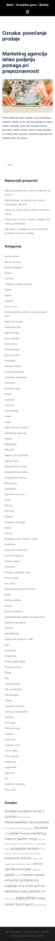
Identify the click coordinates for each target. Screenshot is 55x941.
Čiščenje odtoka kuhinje (18, 284)
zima (41, 898)
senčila (10, 869)
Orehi (8, 499)
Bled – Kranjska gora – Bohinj (27, 5)
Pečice (8, 505)
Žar (6, 778)
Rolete (8, 605)
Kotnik (8, 394)
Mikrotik (9, 449)
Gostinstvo (11, 343)
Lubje (8, 421)
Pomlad (42, 849)
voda (29, 886)
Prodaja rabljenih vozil (17, 572)
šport (29, 904)
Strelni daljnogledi (15, 661)
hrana (25, 833)
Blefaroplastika (13, 267)
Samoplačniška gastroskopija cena (25, 616)
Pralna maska (12, 561)
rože (17, 864)
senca (37, 863)
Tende (8, 700)
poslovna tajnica (11, 854)
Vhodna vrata (12, 728)
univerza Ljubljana (19, 880)
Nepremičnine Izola (16, 466)
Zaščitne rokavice (15, 784)
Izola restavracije (14, 371)
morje (32, 839)
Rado (8, 594)
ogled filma (17, 844)
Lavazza (9, 405)
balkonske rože (24, 817)
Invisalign (10, 360)
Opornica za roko (15, 494)
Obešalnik (10, 488)
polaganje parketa (25, 848)
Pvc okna (10, 583)
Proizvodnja (11, 577)
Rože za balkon (13, 611)
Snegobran (11, 655)
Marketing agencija (16, 433)
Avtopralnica (12, 256)
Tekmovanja (11, 694)
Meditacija (10, 444)
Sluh (7, 644)
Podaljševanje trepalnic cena (21, 538)
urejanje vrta (14, 886)
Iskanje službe (13, 366)
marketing (38, 833)
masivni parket (16, 839)
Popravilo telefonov (16, 549)
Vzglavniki (10, 767)
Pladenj (9, 516)
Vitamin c (10, 733)
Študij (8, 672)
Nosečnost (11, 483)
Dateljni (9, 300)
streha (18, 875)
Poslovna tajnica (14, 555)
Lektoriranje (11, 410)
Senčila (9, 627)
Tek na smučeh (13, 689)
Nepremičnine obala (16, 472)
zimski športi (14, 904)
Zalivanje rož (10, 899)
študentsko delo (40, 905)
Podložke (10, 544)
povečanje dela (34, 854)
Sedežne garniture (15, 622)
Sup (7, 678)
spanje (10, 875)
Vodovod (10, 739)
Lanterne (10, 399)
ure (36, 880)
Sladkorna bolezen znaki (19, 639)
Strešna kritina (13, 667)
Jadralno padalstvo (16, 377)
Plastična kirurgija (15, 522)
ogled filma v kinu (29, 844)
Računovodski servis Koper (20, 588)
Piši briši (9, 511)
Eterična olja (12, 332)
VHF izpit (10, 722)
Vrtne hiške (11, 750)
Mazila (8, 438)
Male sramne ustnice (16, 427)
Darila (8, 295)
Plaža (8, 527)
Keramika (10, 382)
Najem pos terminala (16, 455)
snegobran (36, 870)
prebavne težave (18, 858)
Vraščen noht (12, 745)
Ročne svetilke (13, 600)
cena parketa (38, 822)
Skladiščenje (12, 633)
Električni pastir (14, 321)
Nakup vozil (11, 460)
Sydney (39, 935)
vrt (43, 891)
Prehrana (10, 566)
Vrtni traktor (12, 756)
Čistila (8, 289)
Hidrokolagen (12, 349)
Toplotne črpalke (14, 706)
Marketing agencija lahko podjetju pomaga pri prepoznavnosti (24, 62)
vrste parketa (29, 891)
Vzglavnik (10, 761)
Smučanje (10, 650)
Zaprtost (10, 772)
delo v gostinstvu (11, 828)
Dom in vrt (11, 306)
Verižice (9, 717)
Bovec (8, 272)
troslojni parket (33, 875)
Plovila (8, 533)
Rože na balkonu (26, 864)
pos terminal (23, 854)
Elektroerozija (13, 327)
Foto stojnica (12, 338)
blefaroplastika (16, 822)
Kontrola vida (12, 388)
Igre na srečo (12, 355)
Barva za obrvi (13, 261)
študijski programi (18, 811)
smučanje (23, 869)
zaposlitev (26, 898)
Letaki (8, 416)
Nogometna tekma (15, 477)
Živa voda (10, 789)
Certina (9, 278)
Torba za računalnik (16, 711)
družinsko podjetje (26, 828)
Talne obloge (12, 683)
